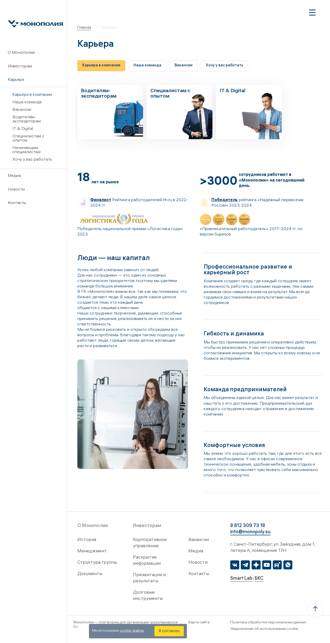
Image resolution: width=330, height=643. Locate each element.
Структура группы (97, 562)
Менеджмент (92, 551)
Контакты (17, 203)
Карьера (16, 80)
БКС (259, 578)
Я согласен (169, 631)
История (86, 540)
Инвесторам (20, 66)
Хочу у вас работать (32, 160)
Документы (89, 574)
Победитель (224, 200)
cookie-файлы (132, 631)
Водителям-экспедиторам (26, 119)
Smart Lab (241, 578)
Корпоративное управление (150, 543)
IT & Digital (22, 129)
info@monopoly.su (250, 532)
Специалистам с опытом (28, 138)
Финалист (100, 200)
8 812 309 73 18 (247, 526)
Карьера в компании (32, 95)
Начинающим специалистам (26, 150)
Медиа (14, 176)
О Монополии (21, 53)
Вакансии (21, 110)
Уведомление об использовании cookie (264, 629)
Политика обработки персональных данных (268, 623)
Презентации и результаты (149, 578)
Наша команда (27, 102)
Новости (16, 189)
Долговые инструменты (148, 595)
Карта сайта (199, 623)
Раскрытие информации (147, 560)
